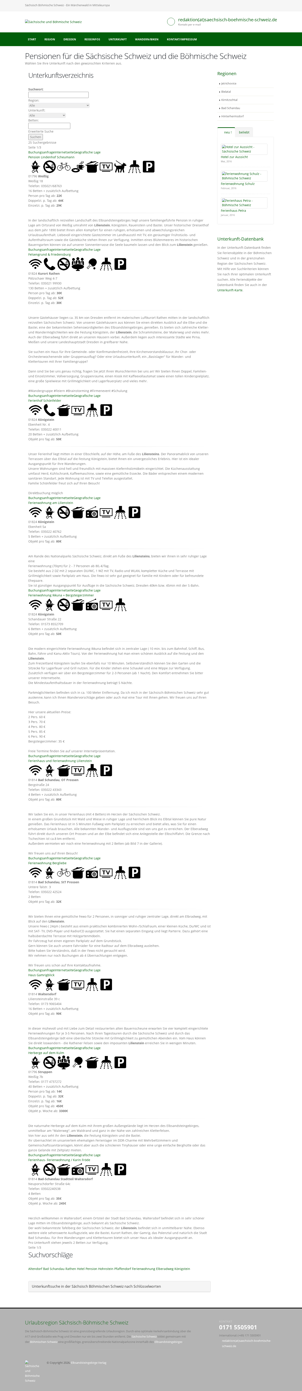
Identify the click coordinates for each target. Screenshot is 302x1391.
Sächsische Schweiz (144, 1336)
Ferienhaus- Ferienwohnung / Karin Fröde (59, 1160)
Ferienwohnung (143, 1269)
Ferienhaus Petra (233, 210)
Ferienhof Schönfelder (44, 400)
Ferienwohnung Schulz (238, 184)
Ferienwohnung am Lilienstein (50, 503)
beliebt (244, 132)
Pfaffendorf (122, 1269)
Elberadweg (165, 1269)
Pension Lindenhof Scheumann (51, 157)
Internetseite (64, 152)
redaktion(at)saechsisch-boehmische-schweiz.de (227, 20)
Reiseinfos (92, 39)
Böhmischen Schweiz (43, 1342)
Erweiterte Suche (41, 131)
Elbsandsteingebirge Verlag (88, 1363)
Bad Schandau (54, 1269)
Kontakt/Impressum (182, 39)
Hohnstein (105, 1269)
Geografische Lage (87, 152)
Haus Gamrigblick (41, 975)
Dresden (69, 39)
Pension (91, 1269)
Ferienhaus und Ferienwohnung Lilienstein (60, 761)
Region (49, 39)
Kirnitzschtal (229, 100)
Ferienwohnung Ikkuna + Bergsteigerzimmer (61, 595)
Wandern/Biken (147, 39)
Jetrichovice (228, 83)
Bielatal (226, 92)
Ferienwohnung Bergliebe (47, 863)
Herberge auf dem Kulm (46, 1053)
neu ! (227, 132)
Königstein (182, 1269)
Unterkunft (118, 39)
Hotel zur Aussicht (234, 157)
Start (32, 39)
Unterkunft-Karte (230, 290)
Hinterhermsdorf (232, 116)
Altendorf (35, 1269)
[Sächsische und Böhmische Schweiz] (55, 21)
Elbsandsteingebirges (168, 1342)
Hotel (81, 1269)
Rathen (70, 1269)
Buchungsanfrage (41, 152)
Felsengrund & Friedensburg (49, 254)
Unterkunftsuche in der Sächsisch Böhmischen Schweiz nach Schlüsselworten (96, 1286)
